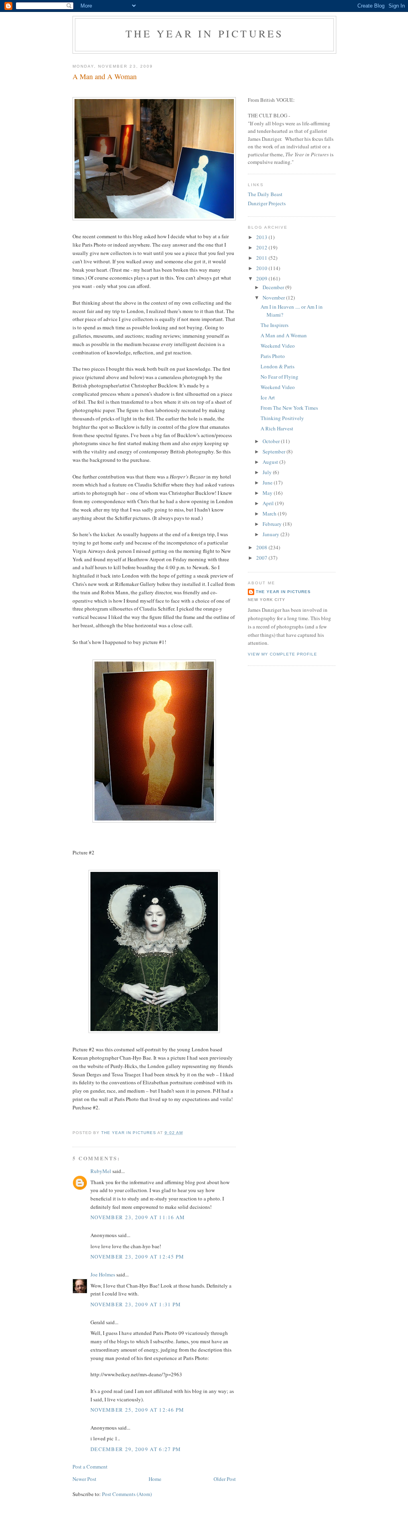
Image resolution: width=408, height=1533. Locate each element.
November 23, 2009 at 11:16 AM (137, 1217)
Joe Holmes (102, 1274)
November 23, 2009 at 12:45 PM (137, 1256)
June (268, 482)
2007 (262, 557)
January (271, 534)
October (272, 441)
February (273, 523)
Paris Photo (273, 356)
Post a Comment (90, 1466)
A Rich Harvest (277, 428)
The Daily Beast (265, 194)
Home (155, 1478)
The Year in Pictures (205, 33)
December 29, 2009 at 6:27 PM (135, 1449)
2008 (262, 547)
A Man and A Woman (284, 335)
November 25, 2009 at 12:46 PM (137, 1409)
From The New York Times (289, 407)
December (274, 287)
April (269, 503)
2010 (262, 268)
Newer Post (84, 1478)
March (270, 513)
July (268, 472)
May (268, 492)
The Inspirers (274, 325)
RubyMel (100, 1171)
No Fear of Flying (279, 376)
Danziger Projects (267, 203)
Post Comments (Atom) (127, 1494)
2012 (262, 247)
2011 (262, 257)
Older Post (225, 1478)
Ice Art (268, 397)
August (271, 461)
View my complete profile (282, 654)
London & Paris (277, 366)
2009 (262, 278)
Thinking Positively (282, 418)
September (274, 451)
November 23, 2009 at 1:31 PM (135, 1304)
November (274, 297)
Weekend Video (278, 345)
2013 (262, 237)
